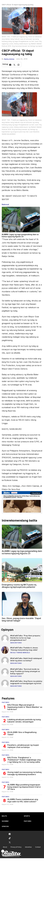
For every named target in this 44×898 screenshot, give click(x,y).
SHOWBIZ (5, 821)
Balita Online (9, 59)
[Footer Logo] (11, 853)
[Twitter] (14, 65)
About (5, 847)
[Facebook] (10, 65)
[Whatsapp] (18, 65)
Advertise (28, 847)
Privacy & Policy (16, 847)
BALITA (4, 816)
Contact (38, 847)
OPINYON (5, 826)
